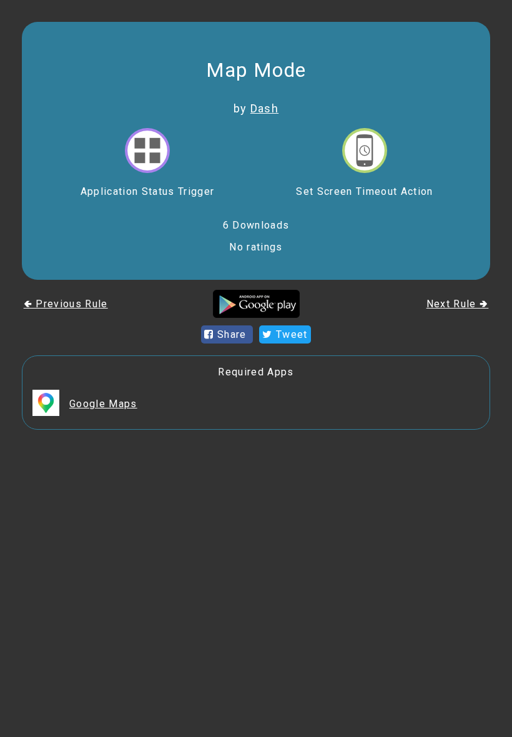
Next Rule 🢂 (457, 304)
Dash (264, 108)
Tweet (290, 334)
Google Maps (103, 404)
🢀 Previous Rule (66, 304)
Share (232, 334)
